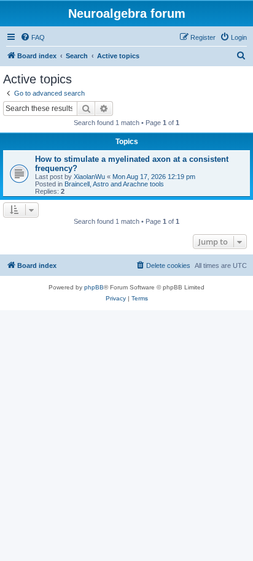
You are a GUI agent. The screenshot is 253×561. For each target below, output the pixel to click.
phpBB (94, 287)
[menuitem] (32, 37)
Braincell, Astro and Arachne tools (114, 184)
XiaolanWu (89, 176)
